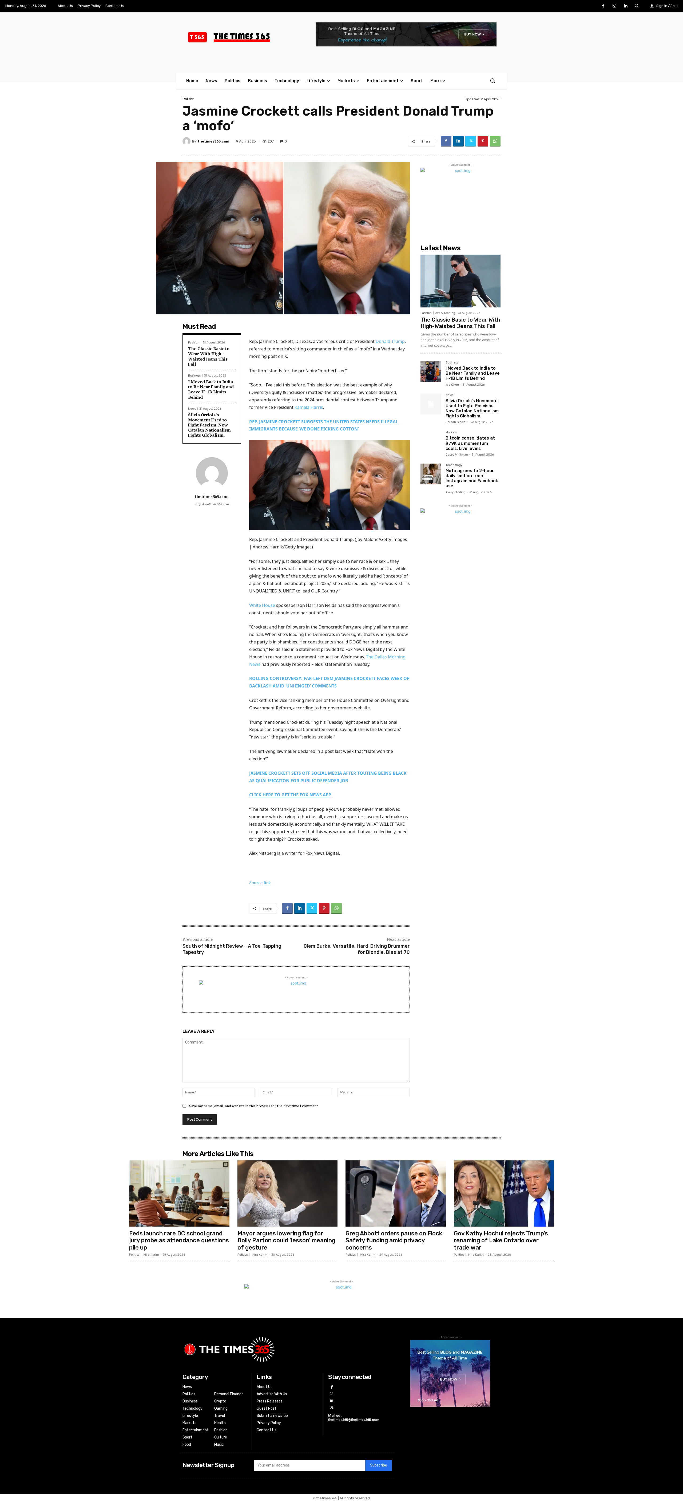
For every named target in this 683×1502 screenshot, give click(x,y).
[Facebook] (603, 6)
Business (194, 375)
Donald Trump (390, 341)
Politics (188, 99)
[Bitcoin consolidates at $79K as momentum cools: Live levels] (430, 441)
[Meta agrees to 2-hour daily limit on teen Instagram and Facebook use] (430, 474)
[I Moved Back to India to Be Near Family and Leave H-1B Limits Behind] (430, 371)
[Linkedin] (625, 6)
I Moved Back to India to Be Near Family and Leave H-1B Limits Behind (211, 389)
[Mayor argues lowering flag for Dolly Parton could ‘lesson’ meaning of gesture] (287, 1193)
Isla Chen (452, 384)
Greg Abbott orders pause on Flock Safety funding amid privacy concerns (394, 1240)
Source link (260, 883)
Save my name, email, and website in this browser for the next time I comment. (254, 1105)
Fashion (193, 342)
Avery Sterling (445, 313)
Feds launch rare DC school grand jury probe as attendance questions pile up (179, 1240)
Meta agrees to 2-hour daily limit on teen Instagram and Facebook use (472, 478)
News (192, 408)
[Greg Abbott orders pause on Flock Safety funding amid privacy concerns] (396, 1193)
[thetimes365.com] (187, 141)
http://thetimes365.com (212, 504)
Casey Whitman (457, 454)
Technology (454, 465)
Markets (451, 432)
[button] (493, 81)
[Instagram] (614, 6)
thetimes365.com (213, 141)
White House (262, 605)
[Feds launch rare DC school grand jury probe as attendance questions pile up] (179, 1193)
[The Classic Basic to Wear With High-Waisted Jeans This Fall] (460, 281)
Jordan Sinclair (456, 422)
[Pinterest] (483, 141)
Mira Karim (151, 1254)
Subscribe (378, 1465)
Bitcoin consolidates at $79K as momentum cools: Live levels (470, 443)
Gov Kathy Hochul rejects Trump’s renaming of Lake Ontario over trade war (501, 1240)
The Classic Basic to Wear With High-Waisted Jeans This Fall (208, 356)
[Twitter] (636, 6)
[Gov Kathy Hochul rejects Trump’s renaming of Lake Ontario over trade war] (504, 1193)
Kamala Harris (309, 407)
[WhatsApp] (495, 141)
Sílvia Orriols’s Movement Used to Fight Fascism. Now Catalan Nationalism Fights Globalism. (209, 425)
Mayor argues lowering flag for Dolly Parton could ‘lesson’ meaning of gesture (286, 1240)
